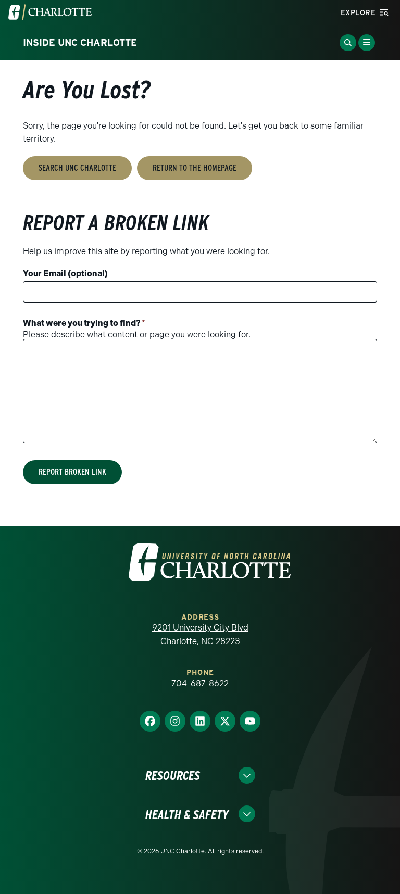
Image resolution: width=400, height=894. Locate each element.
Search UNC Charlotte (77, 168)
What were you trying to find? (84, 323)
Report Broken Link (72, 472)
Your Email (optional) (65, 274)
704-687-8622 (200, 683)
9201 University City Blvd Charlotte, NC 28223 (200, 634)
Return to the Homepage (194, 168)
